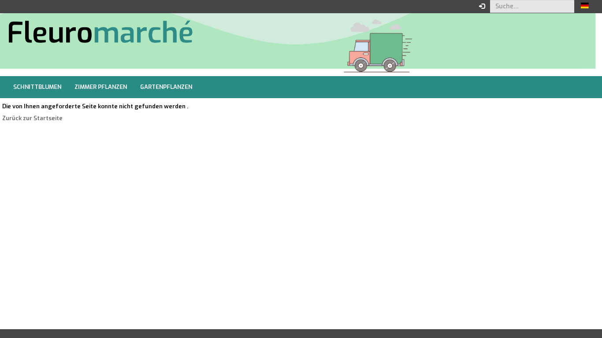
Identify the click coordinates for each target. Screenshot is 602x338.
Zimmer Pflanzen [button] (100, 87)
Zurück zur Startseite (32, 118)
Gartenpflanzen (166, 87)
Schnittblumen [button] (37, 87)
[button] (584, 6)
